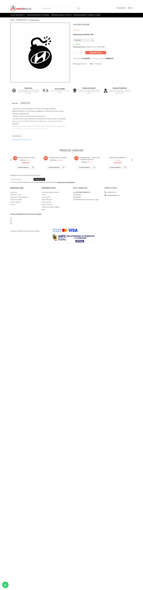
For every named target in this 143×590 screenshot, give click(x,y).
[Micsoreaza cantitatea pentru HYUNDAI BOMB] (74, 52)
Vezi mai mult (17, 136)
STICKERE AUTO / (22, 20)
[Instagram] (11, 223)
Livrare (44, 195)
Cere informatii (97, 64)
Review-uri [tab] (25, 103)
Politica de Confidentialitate (66, 182)
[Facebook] (11, 218)
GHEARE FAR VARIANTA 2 (117, 158)
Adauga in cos (96, 53)
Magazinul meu (17, 188)
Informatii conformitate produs (21, 140)
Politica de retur (47, 202)
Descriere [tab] (15, 103)
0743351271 (112, 192)
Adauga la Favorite (81, 64)
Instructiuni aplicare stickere (50, 192)
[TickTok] (11, 221)
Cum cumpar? (46, 197)
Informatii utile (49, 188)
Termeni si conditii (16, 199)
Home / (13, 20)
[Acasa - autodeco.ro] (20, 8)
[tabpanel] (40, 52)
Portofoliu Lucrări (15, 195)
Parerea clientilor (15, 202)
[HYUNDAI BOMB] (40, 52)
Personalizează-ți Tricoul (61, 15)
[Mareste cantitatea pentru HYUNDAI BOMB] (81, 52)
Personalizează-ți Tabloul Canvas (87, 15)
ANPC (43, 209)
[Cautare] (78, 8)
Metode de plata (47, 199)
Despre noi (13, 192)
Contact (12, 205)
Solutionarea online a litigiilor (51, 207)
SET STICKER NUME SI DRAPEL (56, 158)
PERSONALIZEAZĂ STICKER (25, 158)
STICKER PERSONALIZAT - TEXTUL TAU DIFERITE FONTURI (87, 159)
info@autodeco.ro (113, 195)
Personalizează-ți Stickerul (38, 15)
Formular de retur (47, 205)
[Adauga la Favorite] (33, 167)
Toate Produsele (17, 15)
